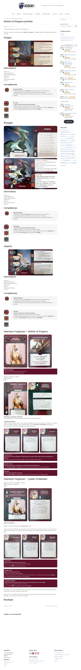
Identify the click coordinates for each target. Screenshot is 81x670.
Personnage (70, 153)
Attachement (65, 132)
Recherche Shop (64, 24)
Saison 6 (62, 35)
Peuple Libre (64, 156)
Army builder (69, 130)
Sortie (69, 158)
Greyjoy (62, 145)
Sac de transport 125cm (70, 113)
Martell (61, 149)
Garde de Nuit (68, 143)
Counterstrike (62, 138)
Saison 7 (62, 33)
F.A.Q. (5, 665)
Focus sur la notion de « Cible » (67, 37)
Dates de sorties (46, 14)
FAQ (71, 140)
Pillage (70, 156)
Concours (67, 136)
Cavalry (62, 136)
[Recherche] (75, 26)
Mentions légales (33, 662)
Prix (72, 156)
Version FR (68, 163)
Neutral (72, 149)
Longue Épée (74, 147)
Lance (64, 147)
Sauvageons (63, 158)
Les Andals (37, 14)
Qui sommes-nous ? (33, 659)
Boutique (66, 97)
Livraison (6, 663)
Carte (69, 134)
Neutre (62, 151)
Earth (65, 78)
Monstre (66, 149)
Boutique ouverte (8, 606)
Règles (74, 156)
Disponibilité (70, 138)
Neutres (67, 151)
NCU (69, 149)
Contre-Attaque (72, 136)
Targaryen (66, 160)
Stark (72, 158)
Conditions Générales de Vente (36, 661)
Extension (63, 140)
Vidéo (64, 165)
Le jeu (13, 14)
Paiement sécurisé (8, 662)
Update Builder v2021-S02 (66, 40)
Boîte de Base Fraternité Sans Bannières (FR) (68, 63)
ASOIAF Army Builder (28, 14)
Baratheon (63, 134)
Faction (68, 140)
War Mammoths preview (51, 606)
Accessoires (63, 130)
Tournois (54, 14)
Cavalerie (72, 134)
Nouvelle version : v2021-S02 (67, 38)
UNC (75, 160)
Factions (19, 14)
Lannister (69, 147)
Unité (62, 162)
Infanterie (69, 145)
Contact (61, 14)
